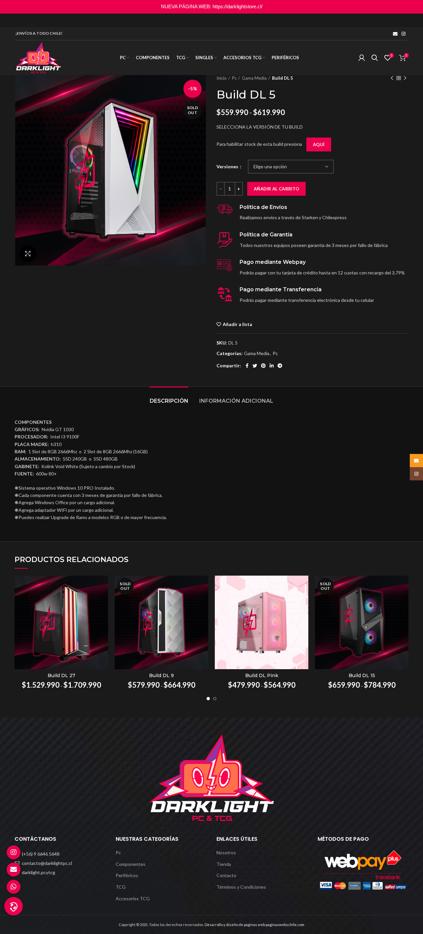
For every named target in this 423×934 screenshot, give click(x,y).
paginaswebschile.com (285, 924)
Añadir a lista (237, 324)
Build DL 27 (61, 675)
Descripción (169, 401)
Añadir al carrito (276, 188)
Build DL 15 (362, 675)
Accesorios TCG (133, 898)
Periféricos (127, 875)
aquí (319, 144)
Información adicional (236, 401)
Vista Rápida (103, 586)
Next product (405, 78)
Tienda (223, 864)
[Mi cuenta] (361, 57)
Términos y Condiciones (241, 887)
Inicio (221, 78)
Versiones (227, 166)
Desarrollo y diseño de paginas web (235, 924)
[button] (13, 906)
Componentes (130, 864)
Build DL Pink (261, 675)
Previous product (392, 78)
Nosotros (226, 852)
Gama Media (254, 78)
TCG (121, 887)
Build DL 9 (161, 675)
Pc (234, 78)
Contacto (226, 875)
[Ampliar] (27, 253)
